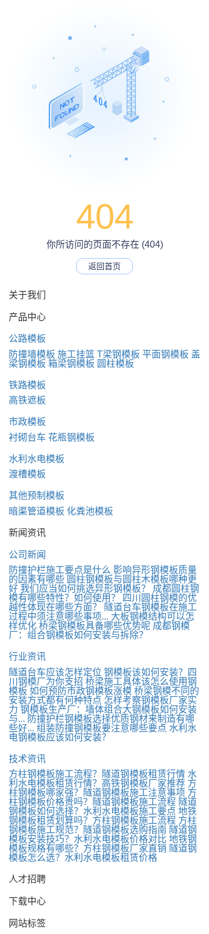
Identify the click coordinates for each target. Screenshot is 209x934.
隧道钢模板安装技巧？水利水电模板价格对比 (103, 834)
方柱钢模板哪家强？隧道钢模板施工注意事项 (103, 787)
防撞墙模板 (32, 354)
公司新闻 (27, 555)
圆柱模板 (115, 363)
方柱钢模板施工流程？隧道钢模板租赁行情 (97, 774)
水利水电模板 (36, 459)
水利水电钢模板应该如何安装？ (103, 732)
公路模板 (27, 338)
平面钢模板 (165, 354)
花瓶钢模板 (71, 437)
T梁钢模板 (118, 354)
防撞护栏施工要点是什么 (60, 570)
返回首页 (104, 266)
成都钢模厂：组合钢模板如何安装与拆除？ (99, 630)
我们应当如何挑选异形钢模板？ (85, 588)
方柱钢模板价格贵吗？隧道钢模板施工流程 (103, 797)
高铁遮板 (27, 400)
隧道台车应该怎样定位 (55, 672)
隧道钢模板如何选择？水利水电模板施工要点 (103, 806)
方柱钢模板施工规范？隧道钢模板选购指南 (103, 825)
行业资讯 (27, 656)
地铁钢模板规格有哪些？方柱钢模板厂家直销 (103, 843)
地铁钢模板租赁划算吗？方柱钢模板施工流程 (103, 815)
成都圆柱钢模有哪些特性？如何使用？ (104, 593)
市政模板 (27, 422)
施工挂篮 (76, 354)
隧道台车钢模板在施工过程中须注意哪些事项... (103, 611)
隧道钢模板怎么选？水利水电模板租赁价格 (103, 853)
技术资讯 (27, 759)
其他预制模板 (36, 495)
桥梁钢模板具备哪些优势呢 (94, 626)
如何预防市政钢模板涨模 (81, 691)
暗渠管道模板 (36, 511)
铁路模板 (27, 385)
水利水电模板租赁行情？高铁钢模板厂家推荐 (103, 778)
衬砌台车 (27, 437)
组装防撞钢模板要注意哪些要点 (102, 728)
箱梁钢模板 (71, 363)
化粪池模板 (90, 511)
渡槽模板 (27, 474)
